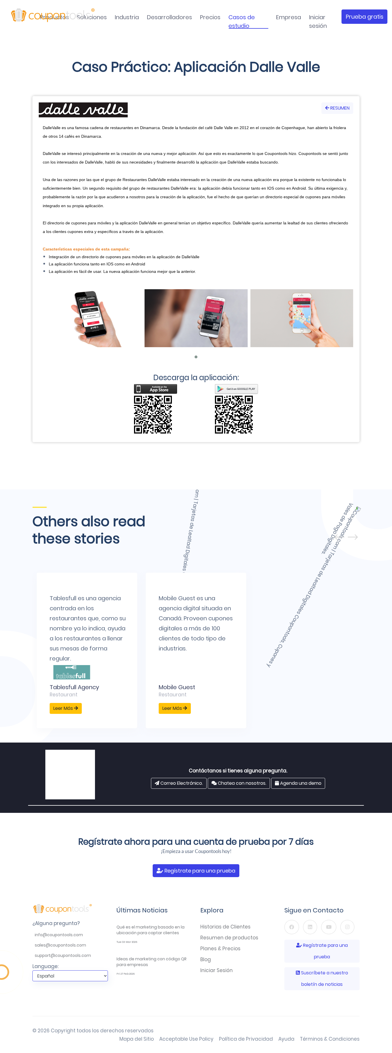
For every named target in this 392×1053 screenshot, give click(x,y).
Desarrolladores (169, 17)
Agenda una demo (300, 783)
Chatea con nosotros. (241, 783)
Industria (127, 17)
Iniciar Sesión (216, 970)
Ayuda (286, 1038)
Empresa (288, 17)
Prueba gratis (364, 17)
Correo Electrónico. (181, 783)
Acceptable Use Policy (186, 1038)
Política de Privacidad (246, 1038)
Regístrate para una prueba (199, 870)
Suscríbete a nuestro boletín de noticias (324, 979)
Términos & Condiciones (330, 1038)
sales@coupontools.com (60, 945)
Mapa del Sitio (136, 1038)
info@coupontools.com (59, 935)
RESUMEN (339, 108)
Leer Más (63, 708)
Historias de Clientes (225, 926)
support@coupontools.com (63, 955)
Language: (45, 966)
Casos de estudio (241, 21)
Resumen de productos (229, 937)
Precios (210, 17)
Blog (205, 959)
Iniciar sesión (318, 21)
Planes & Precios (220, 948)
